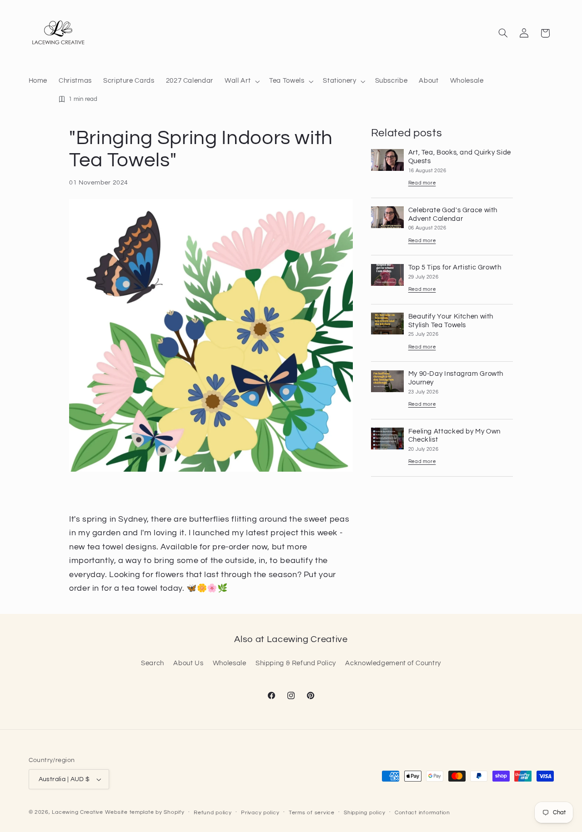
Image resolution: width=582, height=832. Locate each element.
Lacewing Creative (77, 812)
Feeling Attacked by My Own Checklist (454, 435)
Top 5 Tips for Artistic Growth (455, 267)
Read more (422, 183)
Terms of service (312, 812)
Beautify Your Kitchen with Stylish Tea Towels (450, 321)
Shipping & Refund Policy (296, 663)
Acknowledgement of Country (393, 663)
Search (152, 663)
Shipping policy (364, 812)
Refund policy (213, 812)
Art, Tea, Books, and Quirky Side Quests (459, 157)
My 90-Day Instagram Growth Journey (455, 378)
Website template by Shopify (145, 812)
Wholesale (229, 663)
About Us (188, 663)
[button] (241, 81)
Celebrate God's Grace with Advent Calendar (452, 214)
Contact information (422, 812)
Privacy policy (260, 812)
